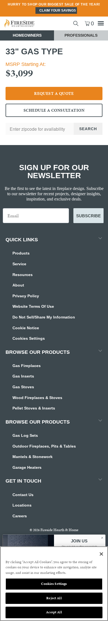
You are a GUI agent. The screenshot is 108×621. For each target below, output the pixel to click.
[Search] (76, 23)
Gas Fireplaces (26, 365)
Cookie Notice (25, 328)
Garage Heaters (27, 467)
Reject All (53, 598)
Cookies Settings (28, 338)
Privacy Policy (25, 296)
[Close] (101, 554)
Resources (22, 274)
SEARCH (88, 129)
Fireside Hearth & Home (59, 529)
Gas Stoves (23, 387)
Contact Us (23, 494)
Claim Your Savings (57, 10)
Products (21, 253)
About (18, 285)
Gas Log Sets (25, 435)
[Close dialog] (102, 538)
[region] (54, 583)
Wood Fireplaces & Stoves (37, 397)
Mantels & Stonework (32, 456)
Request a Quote (54, 93)
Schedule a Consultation (54, 110)
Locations (22, 505)
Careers (19, 516)
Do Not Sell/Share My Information (43, 317)
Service (19, 264)
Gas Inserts (23, 376)
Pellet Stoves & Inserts (33, 408)
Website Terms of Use (33, 306)
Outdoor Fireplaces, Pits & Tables (44, 446)
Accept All (54, 612)
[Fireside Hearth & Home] (27, 23)
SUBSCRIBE (88, 215)
